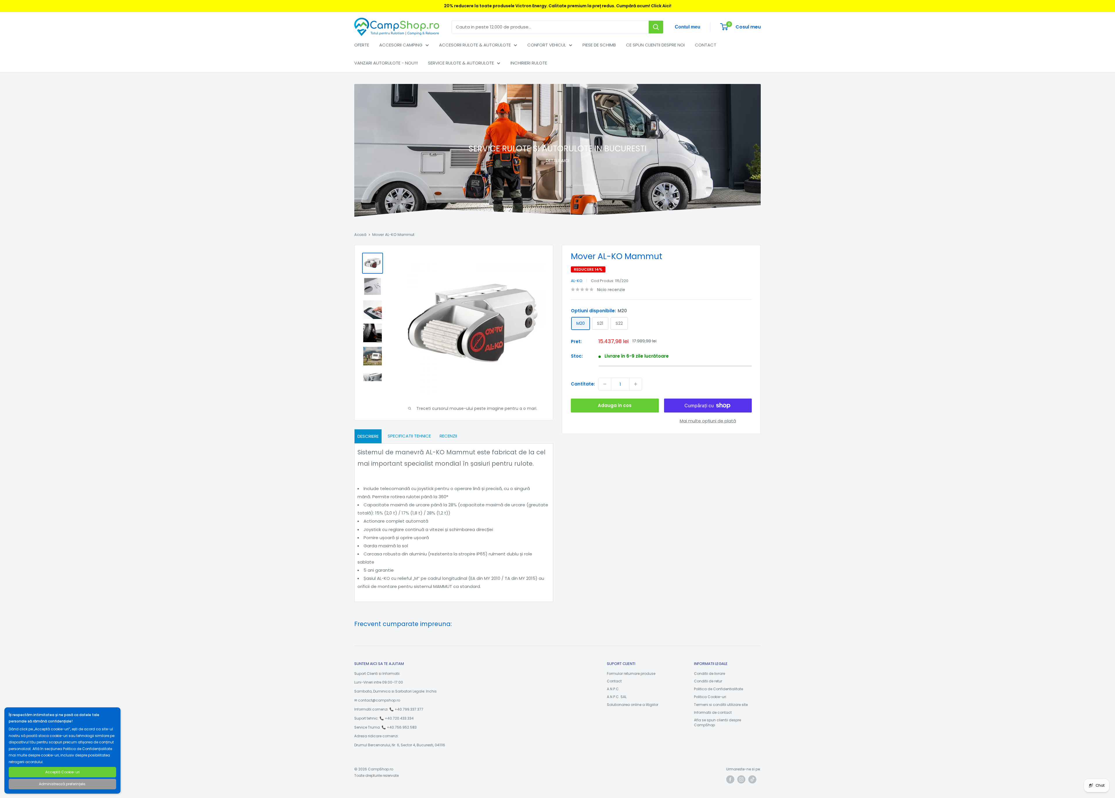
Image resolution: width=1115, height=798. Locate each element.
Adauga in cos (615, 405)
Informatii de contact (713, 712)
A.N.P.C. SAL (617, 696)
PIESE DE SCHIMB (599, 45)
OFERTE (361, 45)
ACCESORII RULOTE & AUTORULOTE (475, 45)
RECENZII (448, 436)
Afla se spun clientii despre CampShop (717, 722)
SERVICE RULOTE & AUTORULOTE (461, 63)
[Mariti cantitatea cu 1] (636, 384)
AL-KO (576, 281)
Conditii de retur (708, 681)
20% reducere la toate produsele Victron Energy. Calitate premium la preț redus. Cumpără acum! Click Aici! (557, 6)
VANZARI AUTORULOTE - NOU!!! (386, 63)
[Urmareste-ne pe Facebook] (730, 779)
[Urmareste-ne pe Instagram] (741, 779)
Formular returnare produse (631, 673)
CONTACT (705, 45)
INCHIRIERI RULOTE (528, 63)
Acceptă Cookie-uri (62, 772)
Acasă (360, 234)
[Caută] (656, 27)
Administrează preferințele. (62, 783)
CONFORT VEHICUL (546, 45)
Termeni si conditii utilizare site (721, 704)
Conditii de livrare (709, 673)
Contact (614, 681)
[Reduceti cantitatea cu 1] (605, 384)
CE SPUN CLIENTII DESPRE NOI (655, 45)
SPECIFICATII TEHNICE (409, 436)
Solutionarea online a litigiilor (632, 704)
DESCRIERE (368, 436)
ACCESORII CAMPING (400, 45)
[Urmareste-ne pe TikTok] (752, 779)
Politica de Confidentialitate (718, 688)
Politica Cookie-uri (710, 696)
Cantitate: (583, 384)
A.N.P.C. (613, 688)
